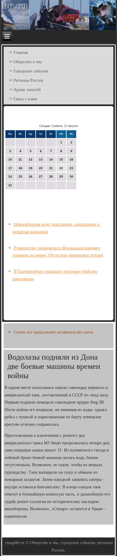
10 (10, 159)
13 (41, 159)
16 (71, 159)
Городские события (31, 71)
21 (51, 168)
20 (41, 168)
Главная (21, 52)
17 (10, 168)
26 (30, 176)
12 (30, 159)
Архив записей (27, 89)
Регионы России (28, 80)
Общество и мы (28, 61)
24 (10, 176)
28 (51, 176)
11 (20, 159)
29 (61, 176)
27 (41, 176)
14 (51, 159)
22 (61, 168)
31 (10, 185)
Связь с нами (25, 98)
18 (20, 168)
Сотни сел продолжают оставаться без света (53, 332)
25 (20, 176)
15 (61, 159)
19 (30, 168)
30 (71, 176)
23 (71, 168)
